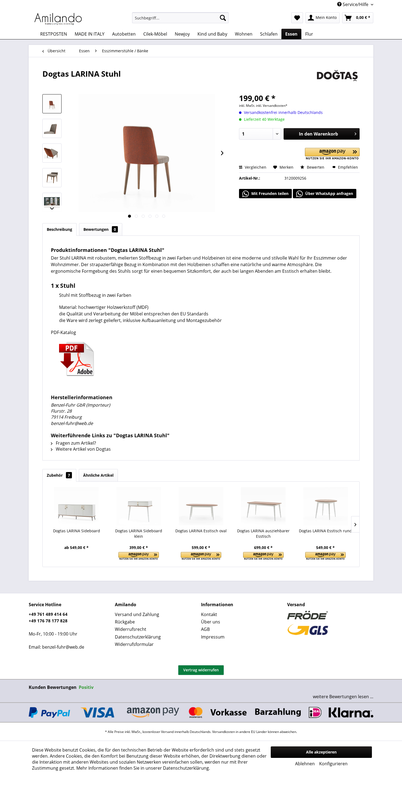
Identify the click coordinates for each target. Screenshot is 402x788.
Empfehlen (347, 167)
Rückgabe (125, 622)
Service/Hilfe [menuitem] (355, 4)
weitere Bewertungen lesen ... (343, 697)
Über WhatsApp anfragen (328, 193)
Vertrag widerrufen (201, 669)
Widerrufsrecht (130, 629)
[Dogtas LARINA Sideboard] (76, 506)
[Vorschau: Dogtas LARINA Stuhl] (52, 103)
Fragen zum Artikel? (75, 443)
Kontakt (209, 614)
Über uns (210, 622)
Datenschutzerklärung (138, 637)
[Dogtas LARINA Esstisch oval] (201, 506)
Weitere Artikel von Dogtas (83, 449)
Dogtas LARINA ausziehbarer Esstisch (263, 533)
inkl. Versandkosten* (271, 105)
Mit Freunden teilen (269, 193)
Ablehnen (305, 764)
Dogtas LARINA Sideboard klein (138, 533)
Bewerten (315, 167)
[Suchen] (223, 17)
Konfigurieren (333, 764)
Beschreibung (59, 229)
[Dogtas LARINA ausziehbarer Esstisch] (263, 506)
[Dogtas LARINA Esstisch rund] (325, 506)
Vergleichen (255, 167)
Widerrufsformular (134, 644)
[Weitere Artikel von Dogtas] (337, 79)
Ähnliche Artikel (98, 475)
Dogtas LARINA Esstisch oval (201, 530)
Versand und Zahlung (137, 614)
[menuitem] (180, 17)
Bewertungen (99, 229)
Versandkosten (223, 731)
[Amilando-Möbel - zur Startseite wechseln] (58, 19)
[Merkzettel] (297, 17)
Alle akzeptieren (321, 752)
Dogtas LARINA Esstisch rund (325, 530)
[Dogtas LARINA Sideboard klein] (138, 506)
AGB (205, 629)
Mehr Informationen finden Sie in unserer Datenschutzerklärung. (143, 768)
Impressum (213, 637)
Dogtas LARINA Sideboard (76, 530)
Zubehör (58, 475)
